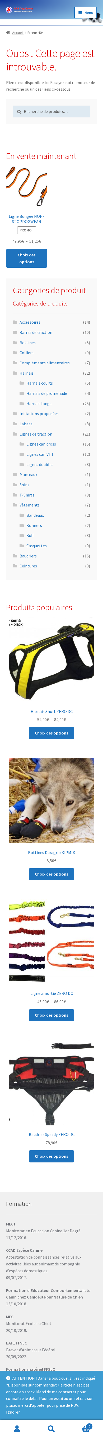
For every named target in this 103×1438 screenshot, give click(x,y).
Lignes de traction (36, 434)
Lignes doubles (39, 464)
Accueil (18, 32)
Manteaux (28, 474)
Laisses (26, 423)
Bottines (28, 342)
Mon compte (17, 1429)
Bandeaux (35, 515)
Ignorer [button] (13, 1412)
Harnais (27, 373)
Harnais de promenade (46, 393)
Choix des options (26, 258)
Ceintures (28, 565)
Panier (79, 1424)
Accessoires (30, 322)
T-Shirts (27, 495)
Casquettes (36, 545)
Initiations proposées (39, 413)
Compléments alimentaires (45, 362)
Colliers (27, 352)
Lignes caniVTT (40, 454)
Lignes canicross (41, 444)
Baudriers (28, 555)
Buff (30, 535)
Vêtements (30, 505)
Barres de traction (36, 332)
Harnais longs (39, 403)
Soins (24, 484)
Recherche (51, 1429)
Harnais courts (39, 383)
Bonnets (34, 525)
